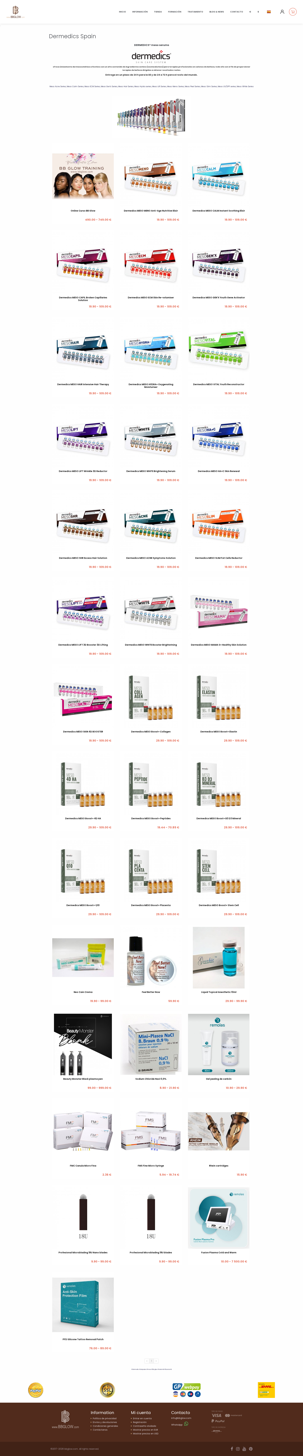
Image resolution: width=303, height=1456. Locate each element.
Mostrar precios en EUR (145, 1429)
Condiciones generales (105, 1426)
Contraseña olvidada (144, 1426)
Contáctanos (100, 1429)
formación (174, 11)
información (140, 11)
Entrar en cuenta (142, 1418)
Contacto (236, 11)
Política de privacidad (104, 1418)
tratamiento (195, 11)
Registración (140, 1422)
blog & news (216, 11)
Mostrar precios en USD (145, 1433)
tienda (158, 11)
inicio (122, 11)
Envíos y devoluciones (105, 1422)
